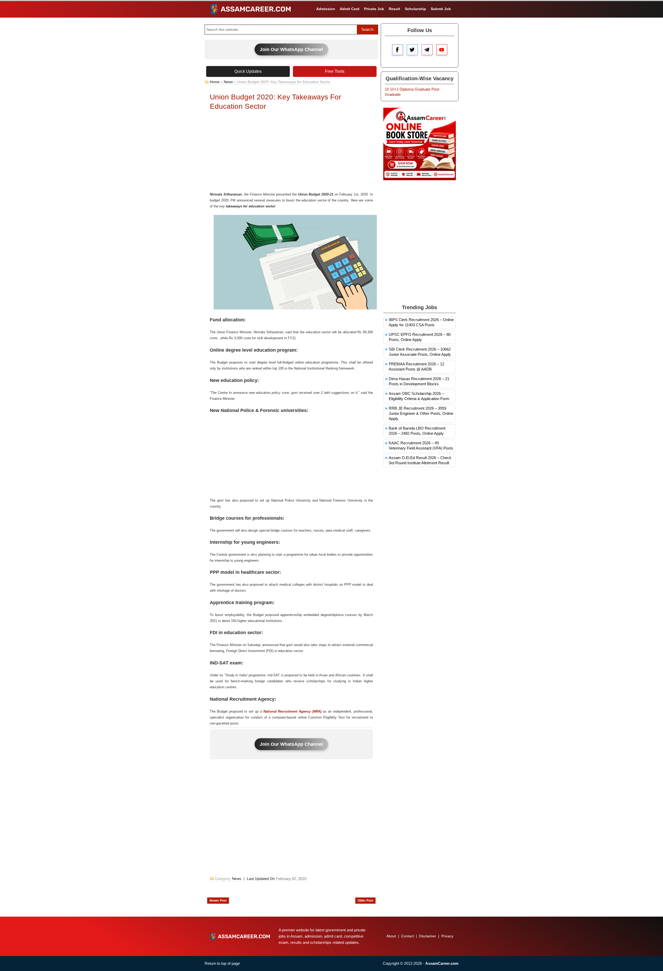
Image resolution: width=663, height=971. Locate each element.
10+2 (394, 89)
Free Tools (334, 71)
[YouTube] (441, 49)
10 (387, 89)
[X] (412, 49)
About (391, 936)
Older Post (365, 900)
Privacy (447, 936)
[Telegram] (427, 49)
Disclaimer (427, 936)
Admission (325, 9)
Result (394, 9)
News (228, 82)
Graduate (422, 89)
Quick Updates (248, 71)
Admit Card (349, 9)
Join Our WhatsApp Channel (291, 49)
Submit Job (441, 9)
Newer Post (218, 900)
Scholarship (415, 9)
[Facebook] (397, 49)
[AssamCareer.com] (240, 936)
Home (215, 82)
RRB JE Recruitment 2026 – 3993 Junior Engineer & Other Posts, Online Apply (421, 413)
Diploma (407, 89)
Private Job (374, 9)
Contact (407, 936)
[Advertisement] (291, 152)
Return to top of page (222, 963)
